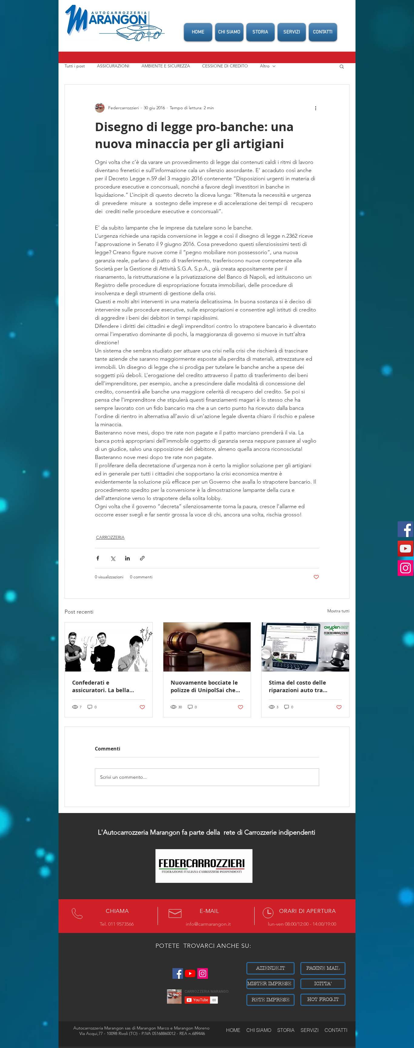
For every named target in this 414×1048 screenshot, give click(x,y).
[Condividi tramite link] (142, 558)
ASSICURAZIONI (113, 66)
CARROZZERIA (110, 537)
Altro (264, 66)
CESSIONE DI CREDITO (225, 66)
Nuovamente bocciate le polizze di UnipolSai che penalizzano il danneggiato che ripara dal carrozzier (204, 686)
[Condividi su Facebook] (98, 558)
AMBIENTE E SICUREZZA (166, 66)
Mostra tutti (338, 611)
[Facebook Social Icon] (405, 529)
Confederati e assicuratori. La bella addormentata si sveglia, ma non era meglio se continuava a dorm (106, 686)
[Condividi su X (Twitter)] (112, 558)
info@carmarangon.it (208, 924)
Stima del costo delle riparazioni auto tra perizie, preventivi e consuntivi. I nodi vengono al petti (305, 686)
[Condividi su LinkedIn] (127, 558)
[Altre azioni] (315, 107)
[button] (342, 66)
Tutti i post (75, 66)
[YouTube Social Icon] (405, 548)
